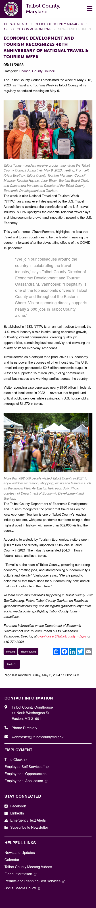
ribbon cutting (28, 651)
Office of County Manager (59, 23)
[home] (11, 8)
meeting (10, 651)
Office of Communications (28, 29)
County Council (43, 70)
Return (12, 664)
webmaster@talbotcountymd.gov (37, 736)
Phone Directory (24, 727)
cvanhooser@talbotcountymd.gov (62, 636)
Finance (24, 70)
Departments (16, 23)
